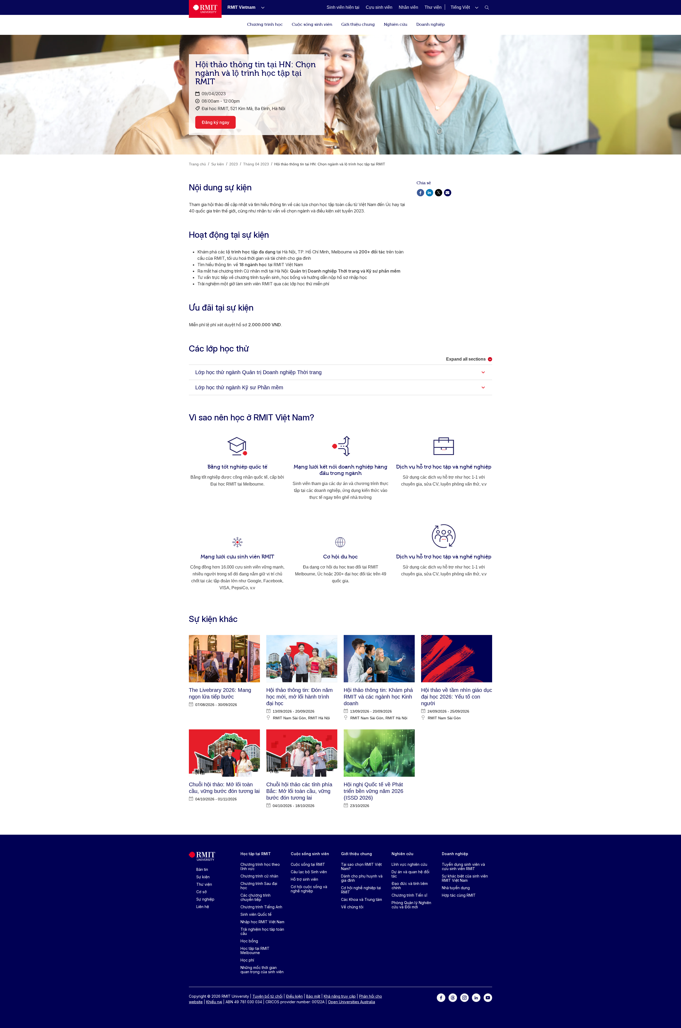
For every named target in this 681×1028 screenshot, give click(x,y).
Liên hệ (202, 906)
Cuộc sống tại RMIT (308, 864)
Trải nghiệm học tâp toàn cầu (262, 931)
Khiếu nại (214, 1002)
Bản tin (202, 869)
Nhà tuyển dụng (456, 887)
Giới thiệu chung (358, 24)
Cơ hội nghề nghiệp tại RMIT (361, 889)
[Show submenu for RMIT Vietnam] (260, 7)
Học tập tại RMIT (255, 853)
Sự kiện (203, 877)
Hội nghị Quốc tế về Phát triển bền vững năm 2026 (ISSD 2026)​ (373, 791)
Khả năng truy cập (340, 996)
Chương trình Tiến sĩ (409, 895)
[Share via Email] (447, 192)
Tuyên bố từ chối (267, 996)
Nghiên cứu (395, 24)
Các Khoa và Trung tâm (361, 899)
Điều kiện (294, 996)
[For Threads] (453, 997)
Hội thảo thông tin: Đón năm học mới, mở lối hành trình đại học (299, 696)
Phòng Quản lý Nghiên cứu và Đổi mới (411, 904)
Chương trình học (265, 24)
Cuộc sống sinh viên (312, 24)
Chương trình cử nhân (259, 876)
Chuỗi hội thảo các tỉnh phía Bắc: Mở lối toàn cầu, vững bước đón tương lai (299, 791)
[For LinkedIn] (476, 997)
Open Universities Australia (351, 1002)
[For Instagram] (464, 997)
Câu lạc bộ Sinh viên (309, 872)
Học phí (247, 960)
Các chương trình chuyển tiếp (255, 897)
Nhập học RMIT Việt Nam (262, 922)
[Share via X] (438, 192)
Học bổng (249, 941)
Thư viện (204, 884)
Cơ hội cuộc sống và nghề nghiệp (309, 888)
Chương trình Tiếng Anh (261, 907)
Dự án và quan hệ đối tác (410, 874)
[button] (464, 7)
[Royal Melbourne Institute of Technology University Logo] (205, 9)
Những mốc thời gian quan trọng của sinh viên (262, 969)
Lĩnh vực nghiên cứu (409, 864)
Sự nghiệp (205, 899)
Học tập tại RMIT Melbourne (254, 950)
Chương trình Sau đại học (258, 885)
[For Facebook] (441, 997)
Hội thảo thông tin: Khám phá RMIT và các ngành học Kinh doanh (378, 696)
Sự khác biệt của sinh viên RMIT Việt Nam (465, 878)
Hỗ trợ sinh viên (304, 879)
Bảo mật (313, 996)
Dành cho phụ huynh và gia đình (362, 878)
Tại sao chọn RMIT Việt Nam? (361, 866)
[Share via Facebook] (420, 192)
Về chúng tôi (352, 907)
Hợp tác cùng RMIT (459, 895)
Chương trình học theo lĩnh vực (260, 866)
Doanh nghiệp (430, 24)
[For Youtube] (488, 997)
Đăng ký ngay (215, 122)
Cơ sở (201, 891)
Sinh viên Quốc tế (256, 914)
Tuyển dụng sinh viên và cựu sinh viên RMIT (463, 866)
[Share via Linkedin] (429, 192)
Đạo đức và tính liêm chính (410, 885)
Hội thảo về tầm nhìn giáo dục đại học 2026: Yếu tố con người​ (456, 696)
